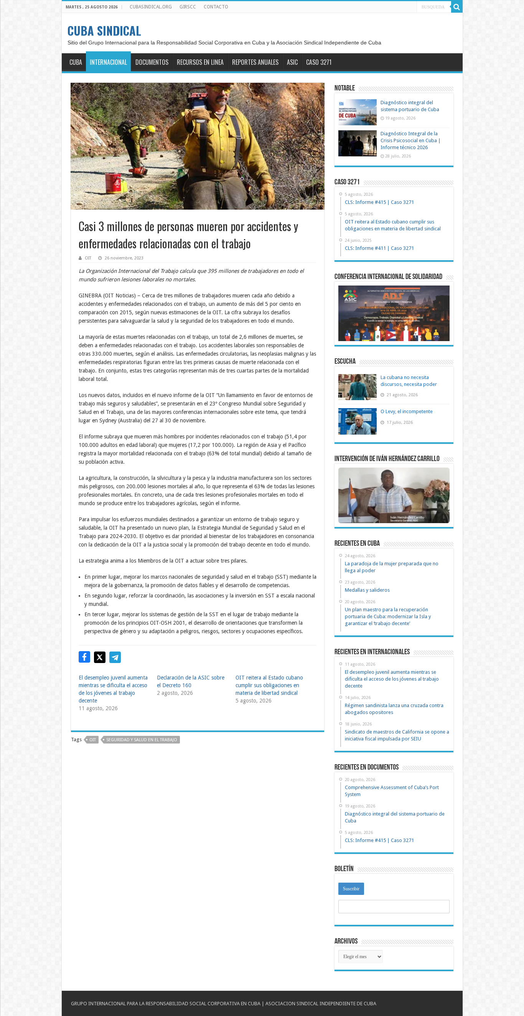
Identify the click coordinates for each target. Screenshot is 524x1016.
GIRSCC (188, 7)
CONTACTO (216, 7)
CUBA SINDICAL (104, 30)
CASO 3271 (318, 62)
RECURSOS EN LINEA (200, 62)
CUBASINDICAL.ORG (151, 7)
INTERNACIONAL (108, 62)
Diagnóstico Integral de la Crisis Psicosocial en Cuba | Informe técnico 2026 (411, 140)
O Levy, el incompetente (407, 411)
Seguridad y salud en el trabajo (141, 739)
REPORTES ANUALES (255, 62)
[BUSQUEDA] (457, 7)
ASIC (292, 62)
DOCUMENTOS (151, 62)
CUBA (75, 62)
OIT (88, 258)
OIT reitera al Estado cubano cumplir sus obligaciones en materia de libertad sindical (269, 685)
